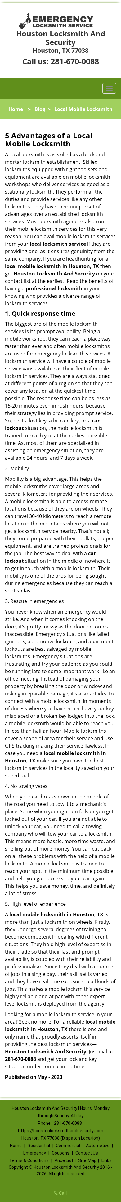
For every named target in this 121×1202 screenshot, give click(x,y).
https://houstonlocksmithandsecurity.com (60, 1130)
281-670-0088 (75, 61)
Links (106, 1160)
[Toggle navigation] (109, 88)
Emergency (34, 1153)
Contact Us (86, 1153)
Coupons (60, 1153)
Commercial (68, 1145)
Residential (39, 1145)
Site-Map (87, 1160)
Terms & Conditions (29, 1160)
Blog (39, 109)
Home (15, 109)
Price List (64, 1160)
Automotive (98, 1145)
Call (62, 1193)
